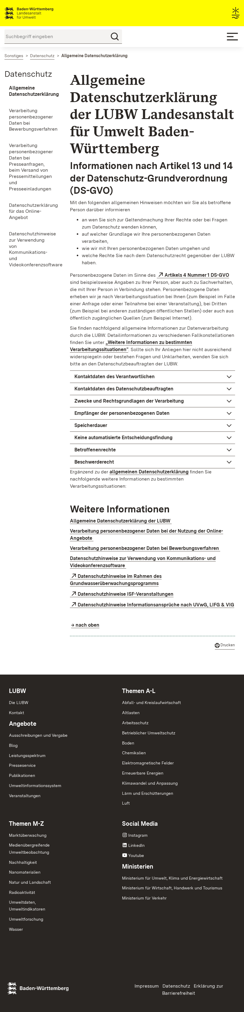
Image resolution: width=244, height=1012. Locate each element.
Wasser (16, 929)
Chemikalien (134, 752)
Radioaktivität (22, 892)
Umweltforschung (26, 919)
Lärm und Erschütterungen (147, 793)
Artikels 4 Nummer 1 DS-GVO (197, 275)
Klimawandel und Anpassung (150, 783)
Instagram (138, 835)
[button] (152, 377)
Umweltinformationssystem (35, 785)
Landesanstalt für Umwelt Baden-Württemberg (39, 13)
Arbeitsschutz (135, 722)
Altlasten (131, 712)
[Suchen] (115, 36)
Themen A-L (138, 691)
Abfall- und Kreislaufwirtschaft (151, 702)
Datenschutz (28, 74)
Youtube (136, 855)
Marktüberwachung (27, 835)
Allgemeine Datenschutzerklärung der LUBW (121, 521)
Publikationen (22, 775)
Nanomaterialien (24, 872)
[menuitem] (30, 91)
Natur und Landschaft (30, 882)
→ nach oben (85, 625)
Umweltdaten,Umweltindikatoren (27, 906)
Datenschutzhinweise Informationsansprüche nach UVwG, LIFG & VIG (156, 605)
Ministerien (137, 866)
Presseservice (22, 765)
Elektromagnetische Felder (148, 763)
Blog (13, 745)
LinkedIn (136, 845)
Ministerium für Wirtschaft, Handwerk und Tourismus (172, 888)
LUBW (17, 691)
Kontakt (16, 712)
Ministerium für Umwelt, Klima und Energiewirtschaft (172, 878)
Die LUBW (18, 702)
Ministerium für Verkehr (144, 898)
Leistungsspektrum (27, 755)
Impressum (146, 986)
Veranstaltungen (24, 795)
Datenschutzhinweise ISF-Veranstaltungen (125, 594)
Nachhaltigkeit (23, 862)
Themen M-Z (26, 823)
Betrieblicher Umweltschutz (148, 733)
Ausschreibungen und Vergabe (38, 735)
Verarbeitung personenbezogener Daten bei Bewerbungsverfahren (145, 548)
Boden (128, 743)
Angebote (22, 723)
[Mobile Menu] (232, 36)
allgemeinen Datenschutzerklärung (149, 472)
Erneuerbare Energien (142, 773)
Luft (126, 803)
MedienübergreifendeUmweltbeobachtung (29, 849)
